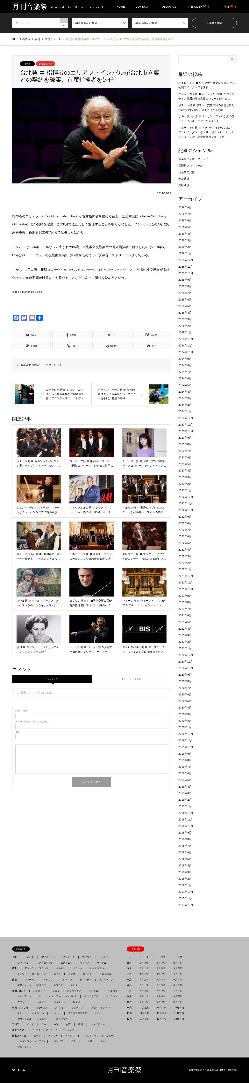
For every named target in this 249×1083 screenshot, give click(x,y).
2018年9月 (185, 832)
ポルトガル (105, 974)
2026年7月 (185, 213)
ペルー (103, 1041)
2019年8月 (185, 760)
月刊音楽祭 (124, 1070)
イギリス (29, 957)
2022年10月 (185, 510)
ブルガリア (114, 991)
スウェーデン (46, 962)
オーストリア (39, 974)
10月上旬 (144, 1007)
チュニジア (42, 1019)
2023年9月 (185, 437)
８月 (130, 996)
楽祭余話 (183, 185)
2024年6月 (185, 378)
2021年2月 (185, 641)
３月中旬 (161, 968)
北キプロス (40, 985)
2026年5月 (185, 227)
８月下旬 (178, 996)
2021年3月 (185, 635)
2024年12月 (185, 338)
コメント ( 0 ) (51, 679)
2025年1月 (185, 332)
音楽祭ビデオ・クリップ (193, 158)
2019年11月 (185, 740)
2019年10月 (185, 747)
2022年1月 (185, 569)
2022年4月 (185, 549)
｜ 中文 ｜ (229, 6)
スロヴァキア (74, 991)
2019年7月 (185, 766)
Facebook (18, 1070)
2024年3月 (185, 398)
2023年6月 (185, 457)
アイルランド (48, 957)
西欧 (15, 968)
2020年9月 (185, 674)
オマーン (99, 1013)
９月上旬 (144, 1002)
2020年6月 (185, 694)
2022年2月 (185, 562)
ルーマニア (94, 991)
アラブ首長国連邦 (77, 1013)
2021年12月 (185, 575)
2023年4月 (185, 470)
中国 (56, 1024)
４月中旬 (161, 974)
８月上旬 (144, 996)
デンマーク (69, 957)
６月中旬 (161, 985)
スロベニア (66, 979)
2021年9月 (185, 595)
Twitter (13, 1070)
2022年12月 (185, 497)
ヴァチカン (30, 979)
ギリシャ (22, 985)
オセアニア (19, 1030)
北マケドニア (106, 979)
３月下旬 (178, 968)
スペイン (88, 974)
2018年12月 (185, 812)
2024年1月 (185, 411)
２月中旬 (161, 962)
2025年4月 (185, 312)
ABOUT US (170, 6)
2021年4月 (185, 628)
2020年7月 (185, 687)
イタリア (48, 979)
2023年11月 (185, 424)
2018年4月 (185, 865)
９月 (130, 1002)
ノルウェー (107, 957)
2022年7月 (185, 529)
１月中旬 (161, 957)
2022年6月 (185, 536)
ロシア (76, 1002)
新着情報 (24, 39)
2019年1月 (185, 806)
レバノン (56, 1013)
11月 (130, 1013)
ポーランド (111, 996)
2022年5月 (185, 543)
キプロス (58, 985)
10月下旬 (179, 1007)
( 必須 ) (22, 711)
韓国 (80, 1024)
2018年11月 (185, 819)
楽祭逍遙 (183, 178)
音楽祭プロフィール (190, 165)
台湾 (27, 64)
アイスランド (88, 957)
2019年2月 (185, 799)
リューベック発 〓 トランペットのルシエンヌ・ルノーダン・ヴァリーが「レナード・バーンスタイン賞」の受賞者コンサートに (207, 132)
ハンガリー (39, 991)
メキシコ (70, 1035)
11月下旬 (179, 1013)
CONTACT (142, 6)
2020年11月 (185, 661)
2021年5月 (185, 622)
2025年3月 (185, 319)
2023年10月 (185, 431)
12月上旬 (144, 1019)
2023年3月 (185, 477)
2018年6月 (185, 852)
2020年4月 (185, 707)
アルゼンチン (23, 1047)
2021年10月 (185, 589)
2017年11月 (185, 898)
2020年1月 (185, 727)
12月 (130, 1019)
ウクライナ (23, 1002)
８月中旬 (161, 996)
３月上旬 (144, 968)
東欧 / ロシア (20, 991)
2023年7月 (185, 450)
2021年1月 (185, 648)
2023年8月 (185, 444)
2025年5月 (185, 306)
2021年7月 (185, 608)
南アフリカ (62, 1019)
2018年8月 (185, 839)
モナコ (72, 974)
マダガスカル (23, 1019)
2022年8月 (185, 523)
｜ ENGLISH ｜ (198, 6)
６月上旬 (144, 985)
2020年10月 (185, 668)
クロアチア (86, 979)
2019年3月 (185, 793)
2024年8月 (185, 365)
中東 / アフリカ (21, 1007)
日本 (43, 1024)
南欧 (15, 979)
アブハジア (60, 1007)
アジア (17, 1024)
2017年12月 (185, 891)
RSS (23, 1070)
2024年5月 (185, 385)
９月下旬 (178, 1002)
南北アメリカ (20, 1035)
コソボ (38, 996)
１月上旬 (144, 957)
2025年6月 (185, 299)
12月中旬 (161, 1019)
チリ (90, 1041)
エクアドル (39, 1041)
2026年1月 (185, 253)
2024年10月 (185, 352)
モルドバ (41, 1002)
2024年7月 (185, 371)
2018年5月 (185, 858)
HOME (121, 6)
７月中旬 (161, 991)
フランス (44, 968)
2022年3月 (185, 556)
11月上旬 (144, 1013)
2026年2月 (185, 246)
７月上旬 (144, 991)
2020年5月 (185, 700)
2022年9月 (185, 516)
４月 (130, 974)
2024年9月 (185, 358)
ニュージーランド (64, 1030)
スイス (57, 974)
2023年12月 (185, 417)
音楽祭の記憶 (186, 172)
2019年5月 (185, 780)
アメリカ (53, 1035)
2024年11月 (185, 345)
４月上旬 (144, 974)
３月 (130, 968)
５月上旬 (144, 979)
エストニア (66, 962)
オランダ (78, 968)
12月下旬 (179, 1019)
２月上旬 (144, 962)
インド (30, 1024)
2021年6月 (185, 615)
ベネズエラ (22, 1041)
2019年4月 (185, 786)
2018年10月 (185, 825)
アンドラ (28, 968)
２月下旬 (178, 962)
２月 (130, 962)
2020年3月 (185, 714)
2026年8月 (185, 207)
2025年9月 (185, 279)
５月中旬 (161, 979)
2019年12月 (185, 733)
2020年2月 (185, 720)
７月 (130, 991)
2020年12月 (185, 654)
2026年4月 (185, 233)
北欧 (15, 957)
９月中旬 (161, 1002)
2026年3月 (185, 240)
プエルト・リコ (90, 1035)
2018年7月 (185, 845)
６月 (130, 985)
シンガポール (97, 1024)
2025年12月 (185, 260)
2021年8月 (185, 602)
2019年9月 (185, 753)
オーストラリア (39, 1030)
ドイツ (21, 974)
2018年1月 (185, 885)
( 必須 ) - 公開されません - (32, 722)
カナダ (37, 1035)
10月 (130, 1007)
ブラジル (75, 1041)
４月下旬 (178, 974)
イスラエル (38, 1013)
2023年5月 (185, 464)
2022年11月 (185, 503)
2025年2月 (185, 325)
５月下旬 (178, 979)
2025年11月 (185, 266)
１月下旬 (178, 957)
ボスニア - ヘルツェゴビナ (63, 996)
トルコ (21, 1013)
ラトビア (85, 962)
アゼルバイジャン (100, 1007)
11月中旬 (161, 1013)
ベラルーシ (59, 1002)
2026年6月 (185, 220)
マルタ (74, 985)
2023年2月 (185, 483)
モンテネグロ (91, 996)
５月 (130, 979)
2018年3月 (185, 872)
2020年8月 (185, 681)
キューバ (111, 1035)
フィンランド (24, 962)
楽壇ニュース (46, 64)
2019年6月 (185, 773)
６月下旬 (178, 985)
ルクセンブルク (98, 968)
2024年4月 (185, 391)
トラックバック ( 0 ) (131, 679)
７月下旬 (178, 991)
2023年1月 (185, 490)
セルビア (22, 996)
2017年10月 (185, 905)
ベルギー (61, 968)
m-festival (34, 365)
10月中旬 (161, 1007)
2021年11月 (185, 582)
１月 (130, 957)
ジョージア (41, 1007)
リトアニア (103, 962)
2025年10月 (185, 273)
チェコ (56, 991)
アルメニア (77, 1007)
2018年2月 (185, 878)
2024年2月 (185, 404)
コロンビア (57, 1041)
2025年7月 (185, 292)
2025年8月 (185, 286)
